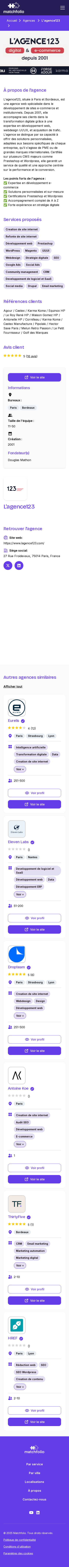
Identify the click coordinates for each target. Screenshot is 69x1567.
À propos (34, 1490)
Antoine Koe (18, 1088)
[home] (13, 7)
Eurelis (13, 720)
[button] (62, 7)
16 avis (31, 356)
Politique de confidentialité (19, 1539)
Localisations (34, 1482)
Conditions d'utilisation (17, 1546)
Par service (34, 1464)
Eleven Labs (18, 842)
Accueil (12, 20)
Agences (29, 20)
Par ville (34, 1473)
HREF (12, 1338)
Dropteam (16, 967)
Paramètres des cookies (18, 1553)
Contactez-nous (34, 1499)
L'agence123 (51, 20)
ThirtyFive (16, 1217)
